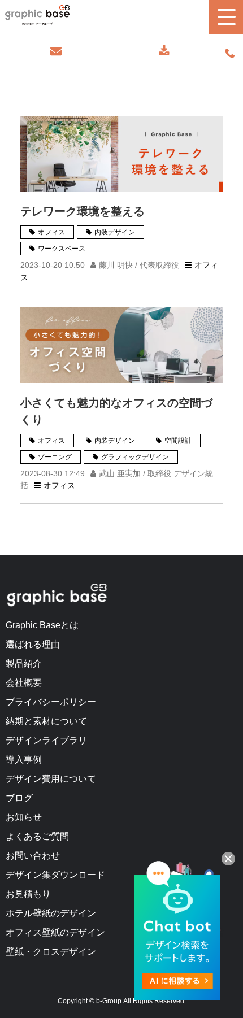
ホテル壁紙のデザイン (51, 913)
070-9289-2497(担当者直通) (230, 53)
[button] (226, 17)
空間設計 (178, 441)
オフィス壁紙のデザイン (55, 932)
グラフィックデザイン (135, 457)
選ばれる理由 (33, 644)
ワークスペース (61, 249)
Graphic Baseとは (42, 625)
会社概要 (24, 683)
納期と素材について (46, 721)
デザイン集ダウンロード (55, 875)
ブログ (19, 798)
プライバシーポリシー (51, 702)
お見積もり (28, 894)
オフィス (51, 232)
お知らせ (24, 817)
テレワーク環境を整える (82, 211)
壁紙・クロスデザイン (51, 951)
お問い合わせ (55, 51)
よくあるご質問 (37, 836)
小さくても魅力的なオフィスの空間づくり (116, 411)
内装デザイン (114, 232)
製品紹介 (24, 663)
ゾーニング (55, 457)
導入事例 (24, 759)
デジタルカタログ (164, 51)
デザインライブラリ (46, 740)
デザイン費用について (51, 779)
